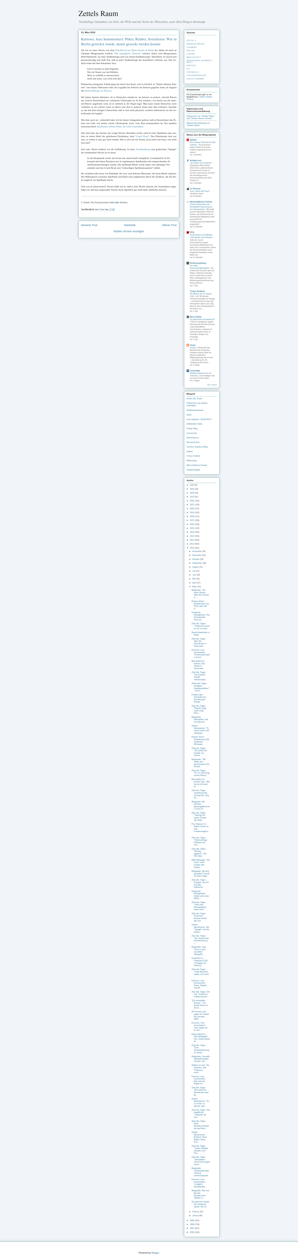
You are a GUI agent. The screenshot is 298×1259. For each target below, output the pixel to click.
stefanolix (193, 72)
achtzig (193, 348)
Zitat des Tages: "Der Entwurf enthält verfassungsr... (199, 676)
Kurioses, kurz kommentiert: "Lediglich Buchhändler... (199, 1183)
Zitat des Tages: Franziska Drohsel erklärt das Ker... (199, 917)
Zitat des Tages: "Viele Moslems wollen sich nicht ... (200, 973)
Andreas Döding (196, 44)
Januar (195, 1215)
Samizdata (195, 370)
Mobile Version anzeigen (129, 231)
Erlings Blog (192, 428)
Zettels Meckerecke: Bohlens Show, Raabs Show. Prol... (199, 1137)
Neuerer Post (89, 225)
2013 (192, 536)
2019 (192, 512)
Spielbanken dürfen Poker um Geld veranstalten (120, 126)
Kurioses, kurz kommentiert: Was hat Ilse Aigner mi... (199, 1080)
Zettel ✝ (191, 40)
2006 (192, 1232)
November (197, 555)
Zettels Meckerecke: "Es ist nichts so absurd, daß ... (200, 1102)
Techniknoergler (196, 75)
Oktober (196, 559)
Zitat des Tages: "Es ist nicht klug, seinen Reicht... (201, 772)
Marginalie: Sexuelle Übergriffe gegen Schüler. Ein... (201, 1058)
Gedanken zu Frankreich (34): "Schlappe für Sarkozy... (200, 962)
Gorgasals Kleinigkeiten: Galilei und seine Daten (200, 895)
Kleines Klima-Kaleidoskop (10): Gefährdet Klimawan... (201, 740)
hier (117, 202)
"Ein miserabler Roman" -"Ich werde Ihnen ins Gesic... (200, 1004)
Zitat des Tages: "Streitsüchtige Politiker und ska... (199, 841)
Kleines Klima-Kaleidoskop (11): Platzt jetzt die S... (200, 605)
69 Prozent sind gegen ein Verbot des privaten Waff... (200, 1015)
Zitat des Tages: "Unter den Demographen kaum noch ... (199, 906)
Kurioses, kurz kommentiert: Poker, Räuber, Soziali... (199, 984)
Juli (194, 571)
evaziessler (192, 433)
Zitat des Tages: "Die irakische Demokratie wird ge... (200, 1091)
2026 (192, 485)
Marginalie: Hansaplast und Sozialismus (200, 719)
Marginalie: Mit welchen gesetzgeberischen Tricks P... (201, 805)
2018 (192, 516)
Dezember (197, 551)
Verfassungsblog (198, 263)
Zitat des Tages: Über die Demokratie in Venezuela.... (199, 642)
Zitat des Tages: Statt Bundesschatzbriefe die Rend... (200, 1125)
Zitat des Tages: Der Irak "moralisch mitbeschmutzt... (201, 994)
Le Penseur (195, 188)
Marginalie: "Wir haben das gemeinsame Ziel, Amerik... (201, 763)
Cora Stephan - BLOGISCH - (199, 419)
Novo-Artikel (196, 317)
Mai (194, 579)
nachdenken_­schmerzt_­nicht (200, 61)
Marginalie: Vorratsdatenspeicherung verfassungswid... (201, 1172)
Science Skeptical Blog (197, 447)
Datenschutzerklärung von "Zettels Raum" (198, 124)
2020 (192, 508)
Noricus (191, 65)
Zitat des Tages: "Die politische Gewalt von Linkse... (199, 752)
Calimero (192, 47)
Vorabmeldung (143, 149)
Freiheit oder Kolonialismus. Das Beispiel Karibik (199, 698)
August (195, 567)
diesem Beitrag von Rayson (98, 90)
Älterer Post (169, 225)
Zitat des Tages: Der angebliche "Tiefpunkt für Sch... (201, 1113)
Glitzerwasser (193, 437)
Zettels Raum (98, 13)
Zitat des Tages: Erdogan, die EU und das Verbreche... (200, 883)
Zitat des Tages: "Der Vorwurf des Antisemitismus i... (200, 939)
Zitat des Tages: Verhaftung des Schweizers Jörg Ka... (200, 794)
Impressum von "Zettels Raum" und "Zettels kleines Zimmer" (201, 117)
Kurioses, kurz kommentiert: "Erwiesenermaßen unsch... (201, 653)
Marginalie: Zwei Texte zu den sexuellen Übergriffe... (199, 950)
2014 (192, 532)
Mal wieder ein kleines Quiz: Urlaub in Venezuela (199, 665)
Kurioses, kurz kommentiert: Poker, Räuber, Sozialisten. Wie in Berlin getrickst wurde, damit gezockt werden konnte (129, 41)
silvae (192, 345)
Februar (196, 1211)
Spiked (193, 140)
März (194, 586)
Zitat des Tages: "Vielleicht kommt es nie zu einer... (201, 626)
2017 (192, 520)
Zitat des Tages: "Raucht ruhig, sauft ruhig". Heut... (199, 709)
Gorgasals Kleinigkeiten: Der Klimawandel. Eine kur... (201, 616)
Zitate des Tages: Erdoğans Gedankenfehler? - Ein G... (200, 687)
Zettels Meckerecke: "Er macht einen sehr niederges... (200, 729)
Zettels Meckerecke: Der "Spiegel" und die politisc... (200, 928)
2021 (192, 504)
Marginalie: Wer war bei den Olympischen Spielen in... (200, 1194)
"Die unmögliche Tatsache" (127, 53)
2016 (192, 524)
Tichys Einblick (197, 291)
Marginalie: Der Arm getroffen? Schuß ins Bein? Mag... (200, 873)
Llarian (191, 54)
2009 (192, 1220)
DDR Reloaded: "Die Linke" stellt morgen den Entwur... (201, 863)
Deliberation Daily (194, 424)
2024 (192, 493)
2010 (192, 548)
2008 (192, 1224)
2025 (192, 489)
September (197, 563)
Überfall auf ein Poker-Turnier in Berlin (134, 50)
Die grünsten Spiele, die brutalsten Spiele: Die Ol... (201, 1204)
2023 (192, 497)
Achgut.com (195, 160)
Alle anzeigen (212, 385)
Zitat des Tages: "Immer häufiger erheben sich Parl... (200, 1149)
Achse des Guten (194, 398)
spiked (189, 451)
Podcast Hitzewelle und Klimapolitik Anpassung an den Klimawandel (201, 206)
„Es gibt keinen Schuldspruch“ (202, 319)
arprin (189, 415)
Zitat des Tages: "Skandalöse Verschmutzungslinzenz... (201, 1161)
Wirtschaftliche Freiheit (201, 202)
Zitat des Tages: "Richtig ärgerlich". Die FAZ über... (199, 852)
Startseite (130, 225)
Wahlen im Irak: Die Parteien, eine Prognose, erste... (200, 1069)
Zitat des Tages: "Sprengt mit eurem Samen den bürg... (199, 816)
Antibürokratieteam (195, 410)
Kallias (190, 50)
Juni (194, 575)
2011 (192, 544)
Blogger (155, 1252)
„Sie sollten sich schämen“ (201, 163)
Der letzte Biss (193, 442)
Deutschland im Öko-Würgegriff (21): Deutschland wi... (201, 1038)
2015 (192, 528)
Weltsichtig (191, 460)
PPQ (192, 232)
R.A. (189, 69)
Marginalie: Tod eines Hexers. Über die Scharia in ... (200, 593)
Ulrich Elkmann (195, 79)
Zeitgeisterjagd (193, 470)
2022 (192, 501)
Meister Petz (194, 57)
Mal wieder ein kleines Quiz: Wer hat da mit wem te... (201, 783)
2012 (192, 540)
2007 (192, 1228)
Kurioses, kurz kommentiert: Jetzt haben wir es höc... (200, 1026)
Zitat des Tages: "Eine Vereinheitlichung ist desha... (200, 1049)
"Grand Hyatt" (142, 136)
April (194, 583)
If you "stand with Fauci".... (201, 191)
